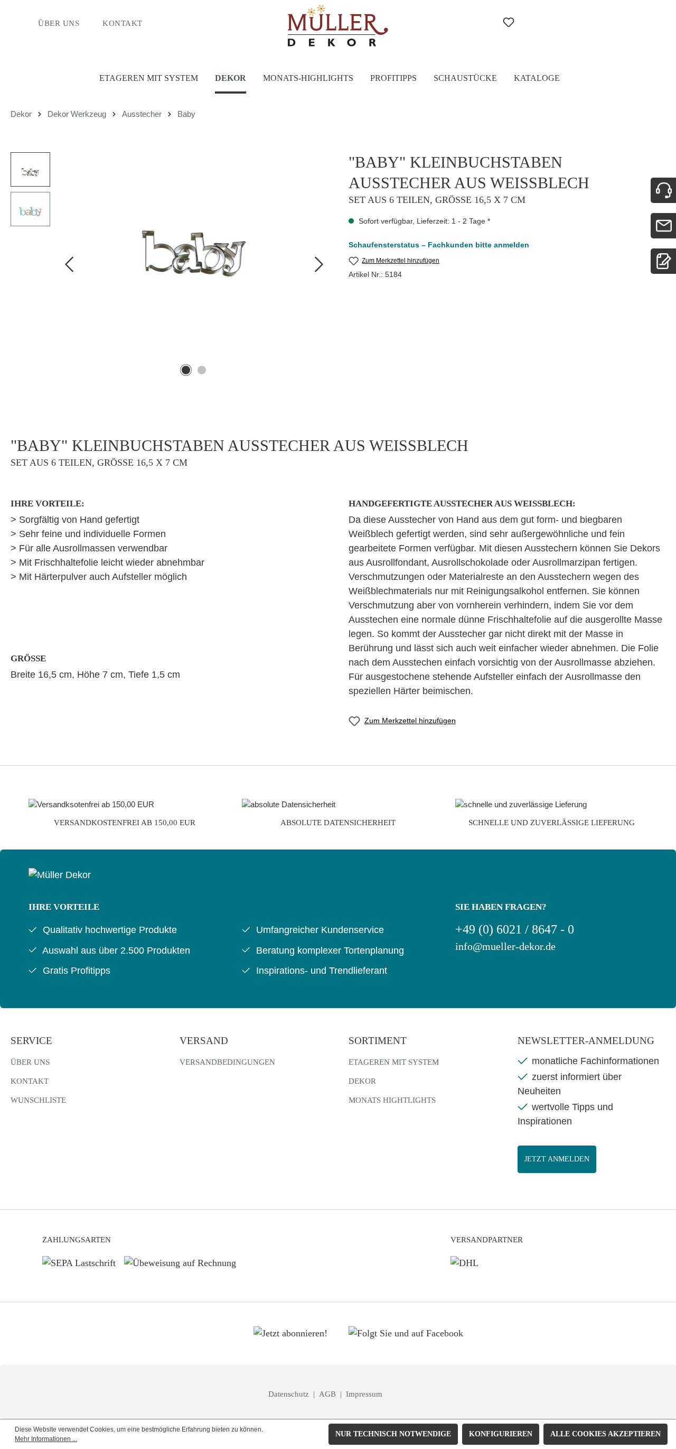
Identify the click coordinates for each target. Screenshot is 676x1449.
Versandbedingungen (227, 1062)
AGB (328, 1394)
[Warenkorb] (584, 22)
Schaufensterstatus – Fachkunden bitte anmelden (439, 245)
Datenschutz (289, 1394)
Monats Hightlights (392, 1100)
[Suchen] (468, 22)
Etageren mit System (394, 1062)
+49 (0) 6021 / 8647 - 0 (514, 929)
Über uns (58, 23)
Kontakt (122, 23)
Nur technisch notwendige (393, 1434)
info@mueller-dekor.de (505, 946)
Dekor (362, 1081)
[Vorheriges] (69, 266)
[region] (169, 266)
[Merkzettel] (508, 22)
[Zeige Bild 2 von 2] (202, 370)
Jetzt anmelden (556, 1159)
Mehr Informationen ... (46, 1439)
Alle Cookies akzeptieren (605, 1434)
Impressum (364, 1394)
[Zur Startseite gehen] (338, 25)
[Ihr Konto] (549, 22)
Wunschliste (38, 1100)
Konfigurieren (500, 1434)
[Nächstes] (319, 266)
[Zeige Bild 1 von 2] (186, 370)
